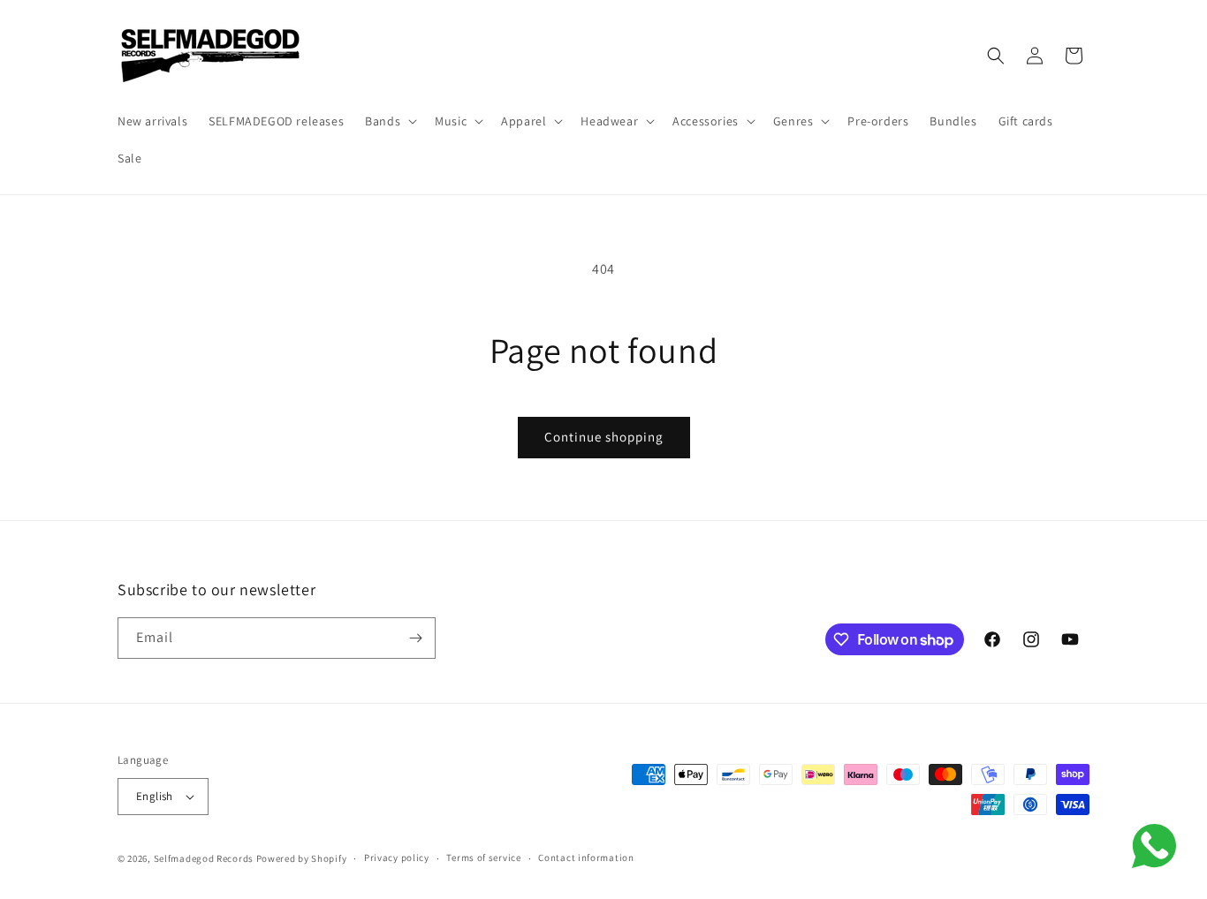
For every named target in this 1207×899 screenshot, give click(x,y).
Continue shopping (604, 436)
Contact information (586, 857)
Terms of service (483, 857)
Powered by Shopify (301, 858)
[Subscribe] (415, 638)
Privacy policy (396, 857)
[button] (389, 121)
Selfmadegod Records (204, 858)
